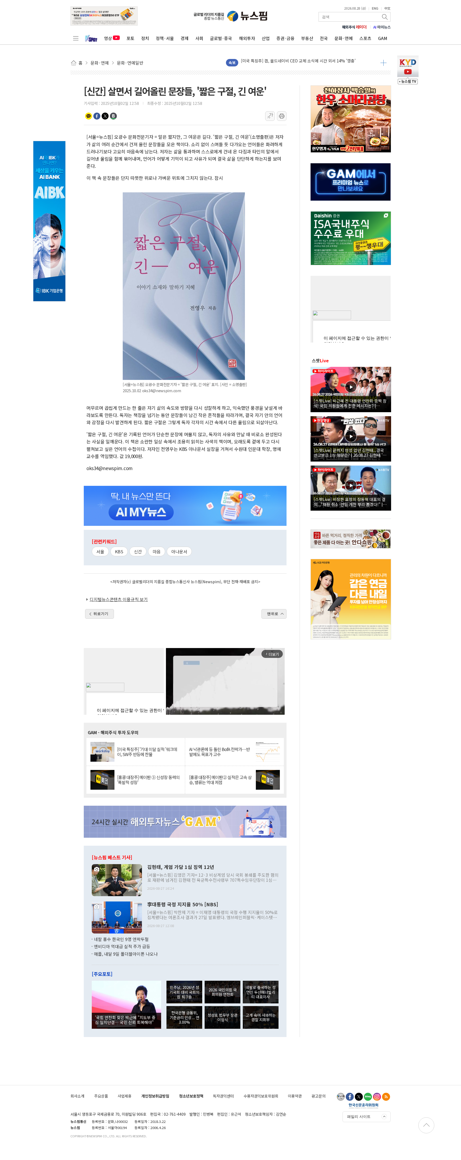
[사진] (117, 879)
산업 (266, 38)
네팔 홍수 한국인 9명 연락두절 (121, 939)
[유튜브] (341, 1097)
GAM (382, 38)
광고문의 (318, 1096)
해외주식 (354, 27)
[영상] (351, 389)
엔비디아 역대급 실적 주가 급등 (122, 946)
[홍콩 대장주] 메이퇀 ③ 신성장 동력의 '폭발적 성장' (148, 780)
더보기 (383, 63)
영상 (108, 38)
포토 (130, 38)
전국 (324, 38)
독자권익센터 (223, 1096)
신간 (138, 551)
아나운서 (179, 551)
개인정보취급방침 (155, 1096)
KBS (119, 551)
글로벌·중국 (221, 38)
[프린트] (282, 116)
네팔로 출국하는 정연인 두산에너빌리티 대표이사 (261, 991)
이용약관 (295, 1096)
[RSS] (386, 1097)
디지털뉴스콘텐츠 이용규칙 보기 (119, 599)
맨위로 (272, 613)
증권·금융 (285, 38)
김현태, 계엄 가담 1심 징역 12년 (180, 867)
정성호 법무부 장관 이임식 (222, 1017)
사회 (199, 38)
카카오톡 (88, 116)
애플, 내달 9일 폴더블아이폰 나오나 (126, 954)
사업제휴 (125, 1096)
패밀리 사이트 (359, 1116)
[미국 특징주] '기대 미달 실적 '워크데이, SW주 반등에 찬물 (147, 752)
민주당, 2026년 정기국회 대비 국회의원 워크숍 (184, 991)
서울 (100, 551)
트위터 (105, 116)
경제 (185, 38)
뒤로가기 (100, 613)
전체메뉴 (75, 38)
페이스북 (96, 116)
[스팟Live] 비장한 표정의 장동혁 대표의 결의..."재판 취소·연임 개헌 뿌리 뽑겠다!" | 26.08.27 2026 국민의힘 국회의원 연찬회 (350, 501)
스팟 (320, 360)
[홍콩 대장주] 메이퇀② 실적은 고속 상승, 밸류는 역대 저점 (220, 780)
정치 (145, 38)
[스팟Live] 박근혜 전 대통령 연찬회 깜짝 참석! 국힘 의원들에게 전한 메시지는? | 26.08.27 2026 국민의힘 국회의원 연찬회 (350, 403)
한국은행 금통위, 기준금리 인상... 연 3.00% (184, 1017)
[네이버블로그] (368, 1097)
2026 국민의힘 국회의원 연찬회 (223, 992)
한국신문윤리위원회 (363, 1106)
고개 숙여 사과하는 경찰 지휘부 (261, 1017)
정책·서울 (165, 38)
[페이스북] (350, 1097)
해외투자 (247, 38)
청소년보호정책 (191, 1096)
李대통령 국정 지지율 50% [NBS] (182, 904)
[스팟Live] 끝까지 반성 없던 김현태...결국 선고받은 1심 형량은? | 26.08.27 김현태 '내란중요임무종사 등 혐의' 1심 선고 (350, 452)
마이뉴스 (382, 27)
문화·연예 (344, 38)
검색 (385, 16)
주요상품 (101, 1096)
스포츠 (365, 38)
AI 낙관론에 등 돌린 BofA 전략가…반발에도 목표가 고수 (219, 752)
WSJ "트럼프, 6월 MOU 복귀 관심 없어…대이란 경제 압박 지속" (296, 63)
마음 (157, 551)
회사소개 (77, 1096)
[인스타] (377, 1097)
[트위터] (359, 1097)
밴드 (113, 116)
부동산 (307, 38)
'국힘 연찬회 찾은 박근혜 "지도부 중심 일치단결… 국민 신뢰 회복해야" (125, 1019)
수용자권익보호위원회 (261, 1096)
